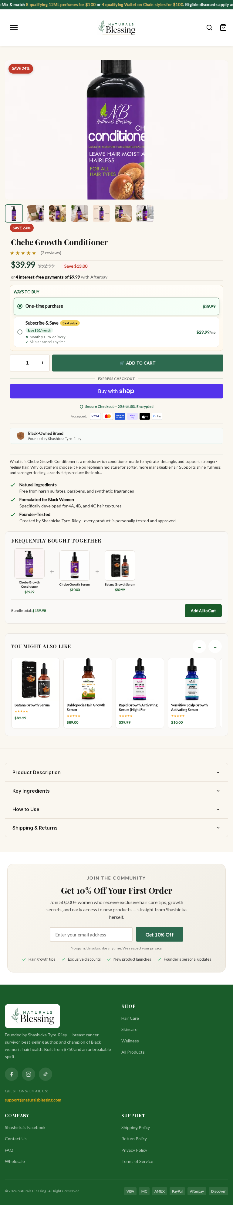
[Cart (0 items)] (223, 27)
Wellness (130, 1040)
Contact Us (16, 1138)
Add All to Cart (203, 610)
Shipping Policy (135, 1127)
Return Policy (134, 1138)
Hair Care (130, 1018)
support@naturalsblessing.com (33, 1100)
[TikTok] (45, 1074)
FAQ (9, 1150)
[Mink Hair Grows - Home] (116, 27)
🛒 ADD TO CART (138, 363)
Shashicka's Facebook (25, 1127)
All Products (133, 1052)
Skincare (129, 1029)
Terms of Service (137, 1161)
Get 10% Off (160, 934)
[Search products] (209, 27)
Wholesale (15, 1161)
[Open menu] (14, 27)
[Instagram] (28, 1074)
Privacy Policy (134, 1150)
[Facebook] (11, 1074)
